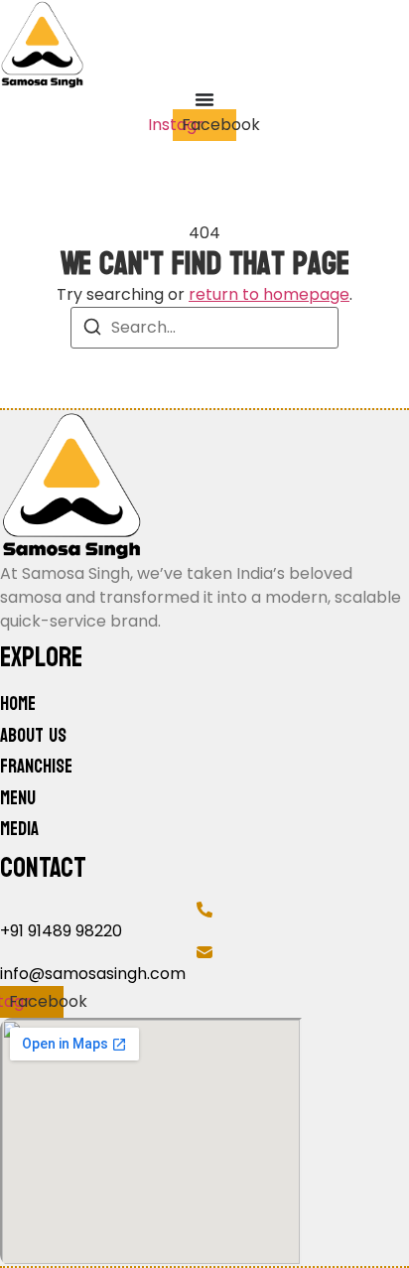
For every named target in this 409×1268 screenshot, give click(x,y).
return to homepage (269, 294)
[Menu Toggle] (204, 99)
